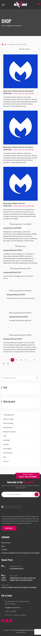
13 (8, 364)
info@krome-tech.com (12, 608)
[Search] (37, 378)
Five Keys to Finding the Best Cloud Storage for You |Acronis (18, 587)
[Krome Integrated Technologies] (20, 4)
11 (34, 360)
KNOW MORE (9, 528)
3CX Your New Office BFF (17, 569)
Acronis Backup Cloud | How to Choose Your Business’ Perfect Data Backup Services (23, 579)
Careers (4, 549)
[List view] (5, 44)
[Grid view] (2, 44)
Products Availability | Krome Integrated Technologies (20, 553)
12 (3, 364)
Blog (2, 546)
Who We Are (5, 543)
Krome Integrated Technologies (25, 630)
